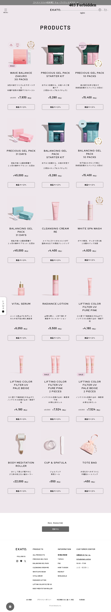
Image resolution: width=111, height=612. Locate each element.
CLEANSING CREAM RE (41, 567)
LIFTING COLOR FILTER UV (42, 584)
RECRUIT (61, 572)
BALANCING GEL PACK (41, 563)
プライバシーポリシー (44, 600)
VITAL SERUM (38, 576)
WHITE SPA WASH (39, 572)
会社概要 (29, 600)
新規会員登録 (62, 555)
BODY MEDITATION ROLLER (42, 588)
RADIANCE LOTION (39, 580)
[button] (5, 10)
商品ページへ (21, 107)
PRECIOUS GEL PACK (40, 559)
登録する (55, 529)
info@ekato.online (83, 559)
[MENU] (5, 10)
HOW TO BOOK (63, 567)
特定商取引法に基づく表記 (65, 600)
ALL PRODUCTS (39, 555)
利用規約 (82, 600)
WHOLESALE (62, 576)
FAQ (59, 563)
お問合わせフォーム (83, 555)
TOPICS (60, 559)
